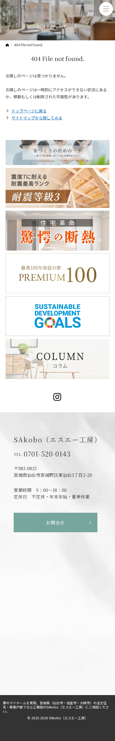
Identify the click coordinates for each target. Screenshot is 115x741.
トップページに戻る (29, 111)
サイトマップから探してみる (36, 118)
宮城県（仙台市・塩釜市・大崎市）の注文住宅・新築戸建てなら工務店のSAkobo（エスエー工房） (55, 704)
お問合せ (55, 522)
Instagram (57, 397)
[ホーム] (7, 45)
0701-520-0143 (47, 454)
